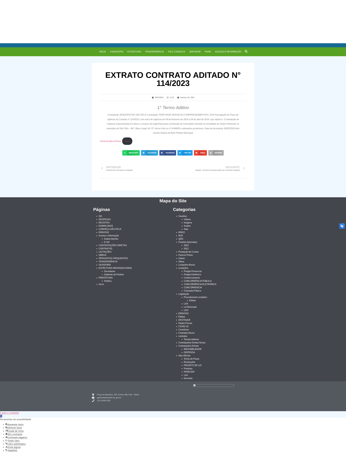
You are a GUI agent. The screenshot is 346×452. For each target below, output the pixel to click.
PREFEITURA (106, 278)
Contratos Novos (186, 333)
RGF (180, 235)
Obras (181, 261)
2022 (186, 245)
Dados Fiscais (185, 323)
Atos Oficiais (184, 355)
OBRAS (102, 255)
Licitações (183, 268)
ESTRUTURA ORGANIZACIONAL (115, 268)
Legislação (183, 294)
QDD (180, 239)
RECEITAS (104, 222)
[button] (246, 51)
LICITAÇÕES (105, 252)
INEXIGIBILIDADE (193, 349)
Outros (181, 258)
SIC (100, 216)
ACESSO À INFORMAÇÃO (228, 52)
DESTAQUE (184, 320)
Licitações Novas (186, 265)
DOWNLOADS (106, 226)
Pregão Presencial (193, 271)
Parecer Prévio (185, 255)
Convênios (183, 329)
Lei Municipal (190, 307)
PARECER (189, 372)
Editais (192, 300)
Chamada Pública (192, 291)
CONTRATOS (105, 248)
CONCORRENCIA (193, 287)
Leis (186, 375)
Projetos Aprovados (187, 242)
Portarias (188, 368)
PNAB (208, 52)
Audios (187, 226)
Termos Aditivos (191, 339)
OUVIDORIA (105, 265)
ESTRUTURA (134, 52)
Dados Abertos (111, 239)
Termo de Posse (191, 359)
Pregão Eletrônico (192, 274)
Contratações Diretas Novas (191, 342)
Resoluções (189, 362)
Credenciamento (192, 278)
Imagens (188, 222)
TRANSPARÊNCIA (154, 52)
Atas (186, 229)
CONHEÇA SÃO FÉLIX (110, 229)
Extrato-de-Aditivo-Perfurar (110, 141)
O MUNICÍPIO (116, 52)
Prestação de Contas (188, 252)
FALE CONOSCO (176, 52)
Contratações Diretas (188, 346)
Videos (187, 219)
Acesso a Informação (109, 235)
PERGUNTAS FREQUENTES (113, 258)
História (108, 281)
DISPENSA (189, 352)
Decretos (188, 378)
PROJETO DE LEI (193, 365)
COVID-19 (183, 326)
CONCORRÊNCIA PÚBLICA (198, 281)
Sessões (182, 216)
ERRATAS (104, 232)
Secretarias (109, 271)
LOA (186, 304)
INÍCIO (102, 52)
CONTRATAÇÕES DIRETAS (113, 245)
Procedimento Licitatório (195, 297)
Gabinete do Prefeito (114, 274)
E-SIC (107, 242)
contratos (182, 336)
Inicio (101, 284)
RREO (181, 232)
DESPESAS (105, 219)
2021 (186, 248)
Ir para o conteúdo (9, 412)
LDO (186, 310)
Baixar (127, 141)
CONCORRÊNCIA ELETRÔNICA (200, 284)
